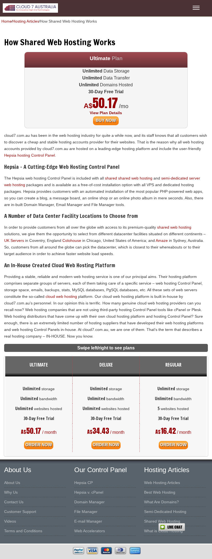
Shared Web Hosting (162, 521)
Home (6, 21)
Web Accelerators (89, 531)
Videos (10, 521)
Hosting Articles (25, 21)
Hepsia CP (83, 482)
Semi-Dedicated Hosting (165, 511)
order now (38, 444)
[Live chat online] (185, 527)
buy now (106, 120)
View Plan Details (106, 113)
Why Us (11, 492)
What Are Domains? (161, 502)
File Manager (85, 511)
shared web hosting (174, 227)
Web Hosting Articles (162, 482)
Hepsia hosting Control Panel (29, 155)
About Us (12, 482)
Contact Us (13, 502)
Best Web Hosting (159, 492)
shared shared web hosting (128, 178)
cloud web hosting (61, 296)
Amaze (162, 240)
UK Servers (14, 240)
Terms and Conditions (23, 531)
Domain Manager (89, 502)
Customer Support (20, 511)
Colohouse (71, 240)
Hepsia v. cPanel (88, 492)
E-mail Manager (88, 521)
